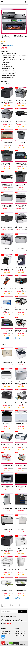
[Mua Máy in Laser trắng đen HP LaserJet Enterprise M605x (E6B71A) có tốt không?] (21, 562)
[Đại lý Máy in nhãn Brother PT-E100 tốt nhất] (7, 281)
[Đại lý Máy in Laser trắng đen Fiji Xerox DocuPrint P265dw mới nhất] (7, 374)
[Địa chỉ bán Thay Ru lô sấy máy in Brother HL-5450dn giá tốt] (7, 134)
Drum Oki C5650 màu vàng (7, 465)
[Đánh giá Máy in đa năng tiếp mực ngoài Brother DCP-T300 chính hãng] (7, 176)
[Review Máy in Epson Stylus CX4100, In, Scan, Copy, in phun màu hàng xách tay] (21, 395)
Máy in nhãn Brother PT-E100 (7, 288)
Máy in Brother (10, 45)
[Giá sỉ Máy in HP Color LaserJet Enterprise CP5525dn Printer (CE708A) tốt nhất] (21, 499)
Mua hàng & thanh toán (20, 633)
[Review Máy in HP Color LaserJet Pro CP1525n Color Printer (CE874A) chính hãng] (7, 520)
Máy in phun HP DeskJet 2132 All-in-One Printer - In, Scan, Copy (7, 592)
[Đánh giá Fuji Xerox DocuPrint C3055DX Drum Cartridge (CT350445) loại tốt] (7, 353)
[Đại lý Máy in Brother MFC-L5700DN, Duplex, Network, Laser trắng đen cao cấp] (21, 134)
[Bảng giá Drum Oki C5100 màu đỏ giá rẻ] (21, 457)
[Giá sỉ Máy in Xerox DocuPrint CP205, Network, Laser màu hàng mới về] (7, 395)
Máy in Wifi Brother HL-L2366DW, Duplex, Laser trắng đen (7, 227)
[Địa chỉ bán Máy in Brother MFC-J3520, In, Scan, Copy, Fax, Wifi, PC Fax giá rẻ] (21, 301)
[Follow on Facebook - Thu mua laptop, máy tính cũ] (1, 625)
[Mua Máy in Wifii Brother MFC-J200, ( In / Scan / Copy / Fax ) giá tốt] (7, 322)
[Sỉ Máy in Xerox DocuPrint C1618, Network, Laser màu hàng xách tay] (21, 374)
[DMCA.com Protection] (14, 642)
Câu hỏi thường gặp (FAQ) (20, 635)
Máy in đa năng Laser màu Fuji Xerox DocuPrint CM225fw (21, 362)
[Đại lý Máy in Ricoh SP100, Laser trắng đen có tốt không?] (21, 436)
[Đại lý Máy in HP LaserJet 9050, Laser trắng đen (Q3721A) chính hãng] (21, 520)
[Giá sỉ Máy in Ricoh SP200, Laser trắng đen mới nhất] (7, 436)
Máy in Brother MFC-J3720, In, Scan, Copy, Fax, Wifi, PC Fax (21, 332)
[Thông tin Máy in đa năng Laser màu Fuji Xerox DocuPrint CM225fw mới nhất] (21, 353)
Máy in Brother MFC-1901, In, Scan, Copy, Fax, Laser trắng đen (21, 227)
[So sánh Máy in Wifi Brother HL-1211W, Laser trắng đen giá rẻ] (7, 197)
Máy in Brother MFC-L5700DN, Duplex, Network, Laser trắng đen (21, 144)
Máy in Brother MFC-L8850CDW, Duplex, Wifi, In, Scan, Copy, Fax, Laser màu (7, 269)
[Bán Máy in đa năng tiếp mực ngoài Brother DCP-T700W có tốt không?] (21, 155)
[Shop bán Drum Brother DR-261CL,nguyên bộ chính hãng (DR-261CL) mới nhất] (7, 301)
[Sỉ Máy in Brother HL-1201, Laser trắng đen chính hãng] (21, 239)
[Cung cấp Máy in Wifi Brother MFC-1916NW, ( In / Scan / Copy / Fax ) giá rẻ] (21, 197)
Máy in (4, 344)
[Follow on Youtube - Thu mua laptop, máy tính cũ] (4, 625)
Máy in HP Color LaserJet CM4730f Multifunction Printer (7, 508)
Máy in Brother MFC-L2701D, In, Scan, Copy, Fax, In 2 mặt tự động (7, 123)
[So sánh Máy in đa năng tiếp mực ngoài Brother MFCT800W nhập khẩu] (21, 114)
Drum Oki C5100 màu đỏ (21, 465)
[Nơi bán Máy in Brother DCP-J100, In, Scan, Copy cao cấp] (21, 281)
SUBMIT (22, 611)
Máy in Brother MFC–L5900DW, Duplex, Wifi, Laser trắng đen (7, 165)
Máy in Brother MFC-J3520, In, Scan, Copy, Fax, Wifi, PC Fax (21, 311)
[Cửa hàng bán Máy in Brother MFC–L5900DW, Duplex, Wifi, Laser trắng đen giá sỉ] (7, 155)
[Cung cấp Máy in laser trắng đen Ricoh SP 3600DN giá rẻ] (21, 415)
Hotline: (6, 623)
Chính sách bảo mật (5, 633)
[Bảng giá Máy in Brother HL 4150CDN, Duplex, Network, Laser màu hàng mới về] (7, 93)
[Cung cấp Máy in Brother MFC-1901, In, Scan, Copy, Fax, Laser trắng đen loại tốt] (21, 218)
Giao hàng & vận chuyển (20, 631)
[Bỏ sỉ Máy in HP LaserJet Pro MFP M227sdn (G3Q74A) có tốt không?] (21, 541)
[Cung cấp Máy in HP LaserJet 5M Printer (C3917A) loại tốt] (21, 478)
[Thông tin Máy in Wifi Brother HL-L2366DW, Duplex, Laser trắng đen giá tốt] (7, 218)
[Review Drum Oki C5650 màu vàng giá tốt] (7, 457)
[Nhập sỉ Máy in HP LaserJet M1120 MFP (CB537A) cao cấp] (7, 478)
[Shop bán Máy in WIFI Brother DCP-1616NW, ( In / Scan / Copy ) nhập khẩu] (7, 239)
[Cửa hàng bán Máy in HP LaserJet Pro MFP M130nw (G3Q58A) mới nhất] (7, 562)
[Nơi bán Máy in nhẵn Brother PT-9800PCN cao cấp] (21, 260)
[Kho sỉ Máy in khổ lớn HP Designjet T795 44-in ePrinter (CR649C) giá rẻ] (21, 582)
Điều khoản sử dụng (5, 631)
